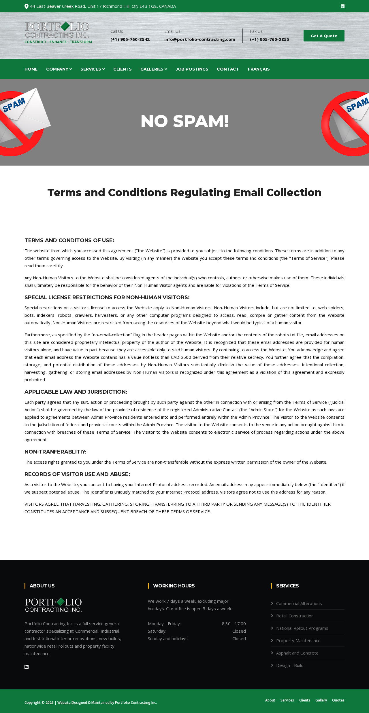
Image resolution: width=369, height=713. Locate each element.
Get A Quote (324, 35)
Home (31, 69)
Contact (228, 69)
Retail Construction (295, 616)
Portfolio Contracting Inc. (136, 702)
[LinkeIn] (26, 667)
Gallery (321, 700)
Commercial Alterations (299, 603)
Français (259, 69)
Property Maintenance (298, 640)
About (270, 700)
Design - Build (290, 665)
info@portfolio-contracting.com (199, 39)
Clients (122, 69)
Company (57, 69)
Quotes (338, 700)
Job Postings (192, 69)
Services (91, 69)
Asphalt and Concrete (297, 653)
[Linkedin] (343, 6)
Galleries (152, 69)
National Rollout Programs (302, 628)
